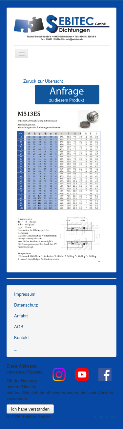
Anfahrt (21, 315)
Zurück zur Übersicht (43, 81)
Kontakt (21, 337)
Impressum (24, 294)
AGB (18, 326)
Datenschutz (26, 305)
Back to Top (104, 416)
